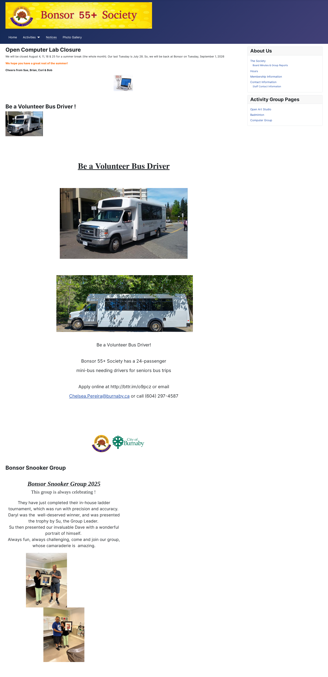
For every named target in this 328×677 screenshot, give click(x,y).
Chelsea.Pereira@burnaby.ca (99, 396)
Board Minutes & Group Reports (270, 65)
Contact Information (263, 82)
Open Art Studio (260, 109)
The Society (258, 61)
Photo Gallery (72, 37)
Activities (29, 37)
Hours (254, 71)
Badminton (257, 114)
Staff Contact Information (267, 86)
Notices (51, 37)
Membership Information (266, 76)
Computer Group (261, 120)
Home (13, 37)
